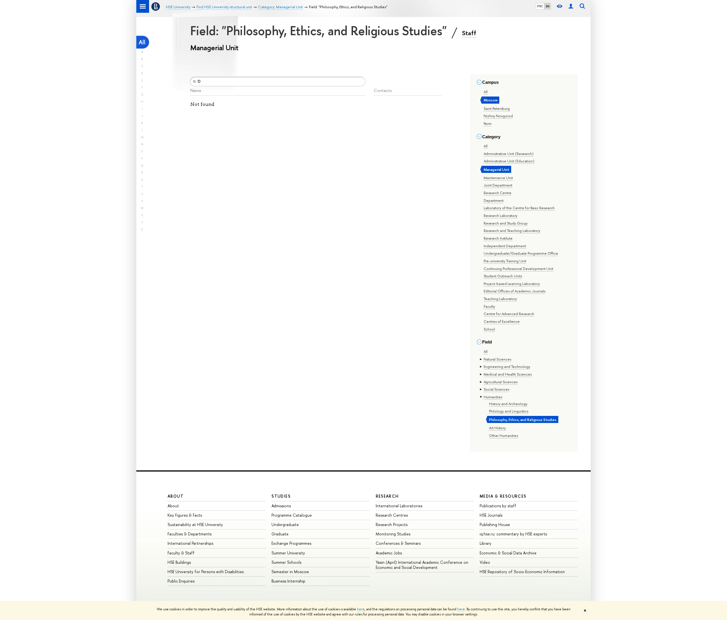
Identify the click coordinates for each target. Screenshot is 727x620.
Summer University (288, 553)
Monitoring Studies (393, 534)
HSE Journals (491, 515)
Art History (497, 427)
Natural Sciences (497, 359)
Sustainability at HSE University (195, 524)
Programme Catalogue (291, 515)
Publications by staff (498, 505)
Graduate (280, 534)
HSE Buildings (179, 562)
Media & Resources (503, 496)
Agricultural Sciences (500, 381)
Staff (469, 33)
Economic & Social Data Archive (508, 553)
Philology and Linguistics (508, 411)
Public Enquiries (181, 581)
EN (548, 6)
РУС (540, 6)
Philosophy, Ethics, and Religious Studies (522, 419)
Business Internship (288, 581)
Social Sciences (496, 389)
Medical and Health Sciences (508, 374)
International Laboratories (399, 505)
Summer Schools (286, 562)
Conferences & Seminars (398, 543)
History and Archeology (508, 403)
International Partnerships (190, 543)
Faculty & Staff (181, 553)
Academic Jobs (389, 553)
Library (485, 543)
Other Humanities (503, 435)
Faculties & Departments (190, 534)
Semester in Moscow (290, 571)
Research (387, 496)
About (175, 496)
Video (485, 562)
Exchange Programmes (291, 543)
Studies (281, 496)
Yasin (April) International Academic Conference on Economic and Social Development (422, 565)
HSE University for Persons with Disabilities (206, 571)
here (361, 609)
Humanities (493, 396)
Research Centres (392, 515)
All (142, 42)
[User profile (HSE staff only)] (571, 6)
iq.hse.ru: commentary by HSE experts (513, 534)
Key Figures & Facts (185, 515)
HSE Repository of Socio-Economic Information (522, 571)
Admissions (281, 505)
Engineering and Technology (507, 366)
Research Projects (392, 524)
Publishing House (495, 524)
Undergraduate (285, 524)
